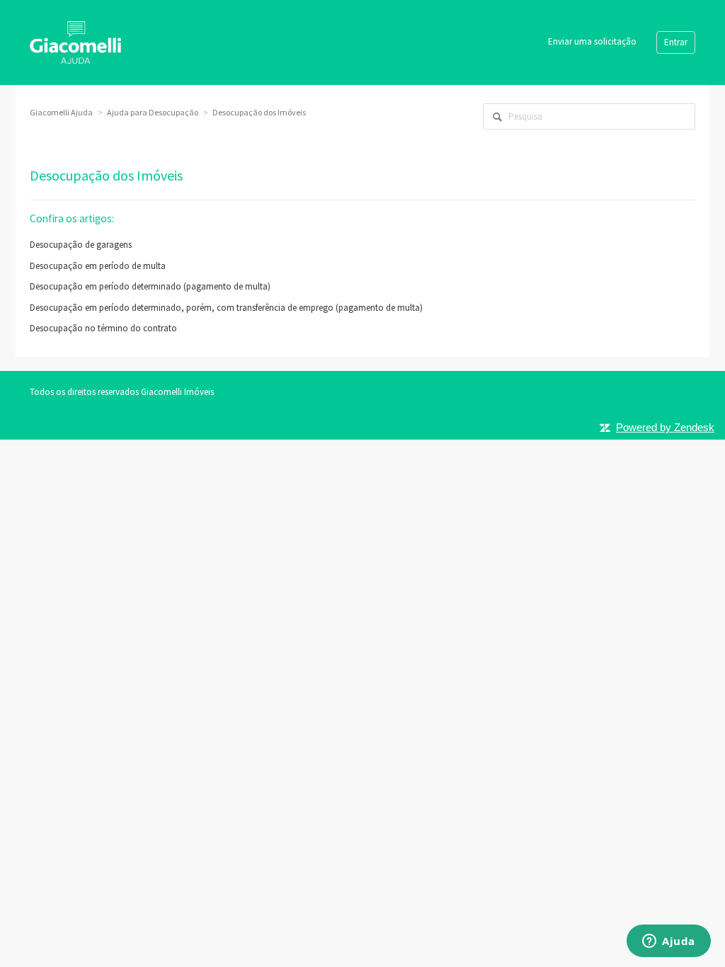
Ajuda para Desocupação (152, 112)
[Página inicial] (75, 41)
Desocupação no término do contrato (103, 328)
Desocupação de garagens (81, 245)
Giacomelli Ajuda (61, 112)
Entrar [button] (675, 42)
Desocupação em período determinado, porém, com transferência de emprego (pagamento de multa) (226, 308)
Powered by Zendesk (665, 427)
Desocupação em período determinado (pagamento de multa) (150, 286)
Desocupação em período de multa (98, 266)
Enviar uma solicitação (592, 41)
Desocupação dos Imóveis (259, 112)
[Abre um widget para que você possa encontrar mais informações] (669, 942)
